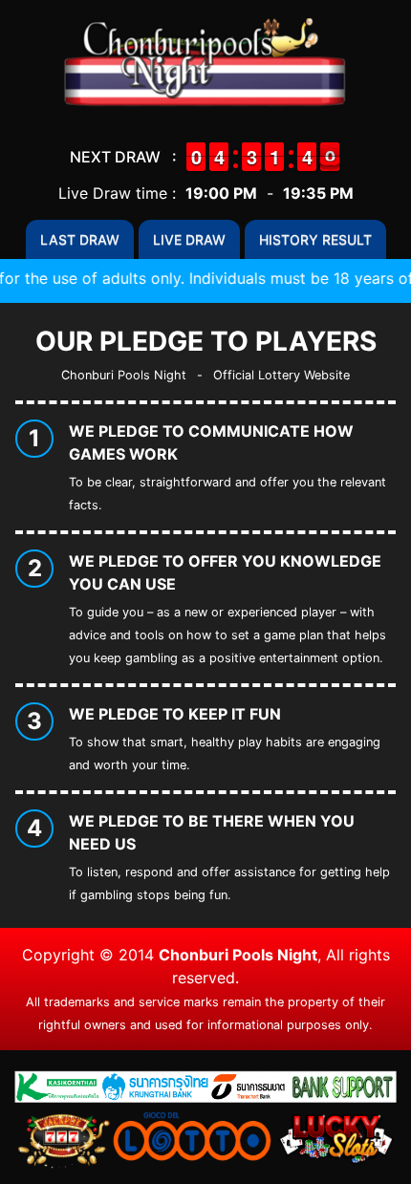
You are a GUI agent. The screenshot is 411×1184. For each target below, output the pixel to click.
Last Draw (79, 239)
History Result (315, 239)
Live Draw (189, 239)
